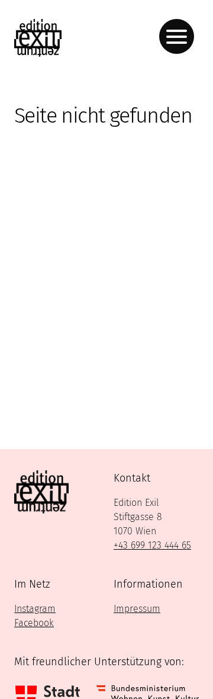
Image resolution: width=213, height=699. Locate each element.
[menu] (176, 36)
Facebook (34, 623)
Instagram (35, 608)
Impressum (137, 608)
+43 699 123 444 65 (152, 545)
